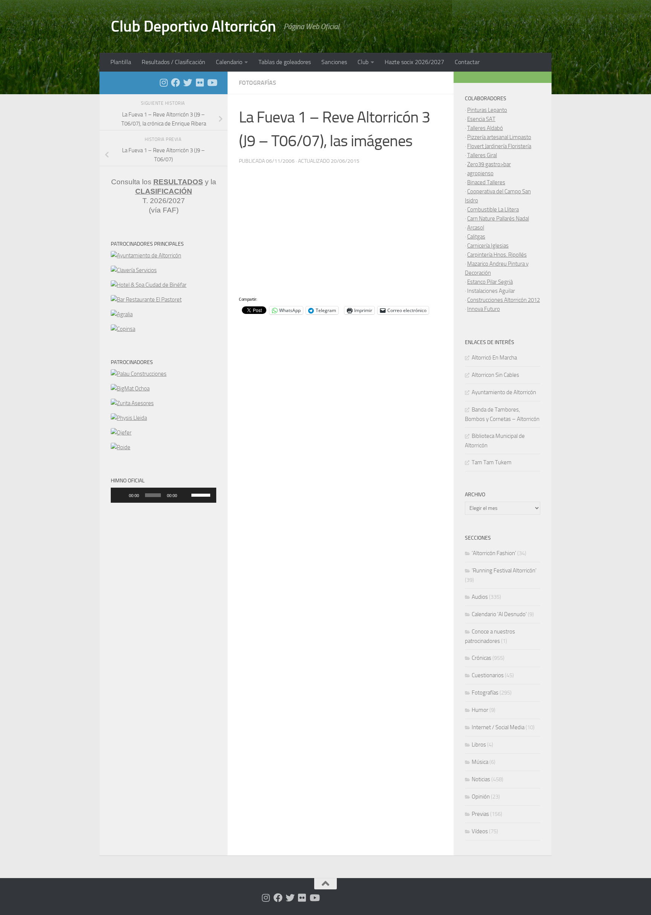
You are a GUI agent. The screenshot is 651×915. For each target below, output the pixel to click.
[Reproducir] (120, 495)
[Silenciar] (185, 495)
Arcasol (475, 227)
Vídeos (480, 831)
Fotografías (257, 82)
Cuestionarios (488, 675)
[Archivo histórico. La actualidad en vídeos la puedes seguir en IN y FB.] (211, 82)
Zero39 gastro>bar (489, 164)
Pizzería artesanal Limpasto (499, 137)
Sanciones (334, 62)
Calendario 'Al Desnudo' (499, 614)
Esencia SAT (481, 119)
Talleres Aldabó (485, 128)
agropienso (480, 173)
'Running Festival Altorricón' (504, 570)
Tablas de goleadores (284, 62)
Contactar (467, 62)
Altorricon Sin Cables (495, 375)
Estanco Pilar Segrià (490, 281)
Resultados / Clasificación (173, 62)
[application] (163, 495)
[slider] (201, 494)
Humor (480, 710)
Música (480, 762)
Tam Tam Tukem (492, 462)
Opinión (481, 796)
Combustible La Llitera (493, 209)
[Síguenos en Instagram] (163, 82)
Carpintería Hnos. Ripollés (497, 254)
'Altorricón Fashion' (494, 553)
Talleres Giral (482, 155)
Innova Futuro (483, 309)
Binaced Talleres (486, 182)
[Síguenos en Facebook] (175, 82)
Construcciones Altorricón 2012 (503, 300)
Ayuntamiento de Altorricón (504, 392)
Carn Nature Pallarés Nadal (498, 218)
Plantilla (120, 62)
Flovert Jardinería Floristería (499, 146)
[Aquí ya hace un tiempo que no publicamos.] (187, 82)
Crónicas (481, 658)
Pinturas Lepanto (487, 110)
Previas (480, 814)
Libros (479, 744)
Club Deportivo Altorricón (193, 26)
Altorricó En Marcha (494, 357)
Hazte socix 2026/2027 (414, 62)
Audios (480, 597)
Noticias (481, 779)
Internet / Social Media (498, 727)
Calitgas (476, 236)
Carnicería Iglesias (488, 245)
